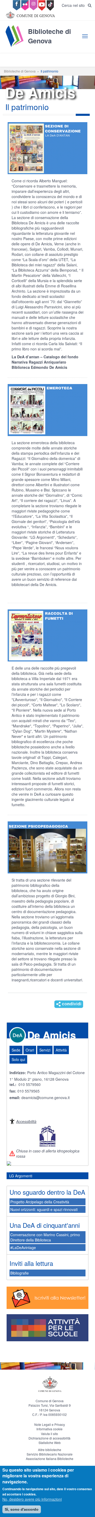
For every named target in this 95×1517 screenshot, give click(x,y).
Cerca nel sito (75, 5)
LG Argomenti (20, 1175)
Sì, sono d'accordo (22, 1509)
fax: (13, 1091)
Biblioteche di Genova (20, 71)
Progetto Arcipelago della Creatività (39, 1201)
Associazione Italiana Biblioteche (49, 1458)
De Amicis (51, 1035)
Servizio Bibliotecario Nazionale (50, 1454)
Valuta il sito (49, 1433)
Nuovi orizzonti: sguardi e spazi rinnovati (44, 1209)
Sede (16, 1050)
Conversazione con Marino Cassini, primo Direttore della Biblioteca (45, 1237)
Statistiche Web (50, 1442)
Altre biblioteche (49, 1449)
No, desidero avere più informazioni (32, 1499)
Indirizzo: (18, 1072)
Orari (30, 1050)
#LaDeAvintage (23, 1247)
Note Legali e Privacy (49, 1424)
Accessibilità (26, 1121)
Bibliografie (19, 1273)
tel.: (13, 1084)
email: (15, 1097)
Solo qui (18, 1059)
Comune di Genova (50, 1401)
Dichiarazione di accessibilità (49, 1438)
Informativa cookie (49, 1429)
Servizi (44, 1050)
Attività (61, 1050)
